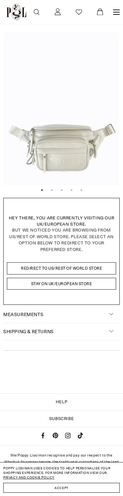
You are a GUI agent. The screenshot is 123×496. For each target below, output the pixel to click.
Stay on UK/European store (61, 283)
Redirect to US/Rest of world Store (61, 268)
